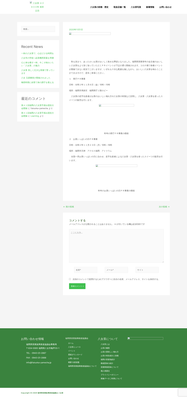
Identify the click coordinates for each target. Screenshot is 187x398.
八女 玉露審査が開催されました (35, 77)
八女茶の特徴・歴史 (99, 7)
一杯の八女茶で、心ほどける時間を (37, 53)
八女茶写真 (136, 7)
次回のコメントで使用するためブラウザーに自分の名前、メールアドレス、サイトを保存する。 (116, 279)
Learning (35, 116)
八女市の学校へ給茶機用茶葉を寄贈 (37, 58)
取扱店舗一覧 (120, 7)
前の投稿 (68, 207)
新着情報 (150, 7)
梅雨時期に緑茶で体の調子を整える (37, 82)
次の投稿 (164, 207)
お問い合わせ (165, 7)
